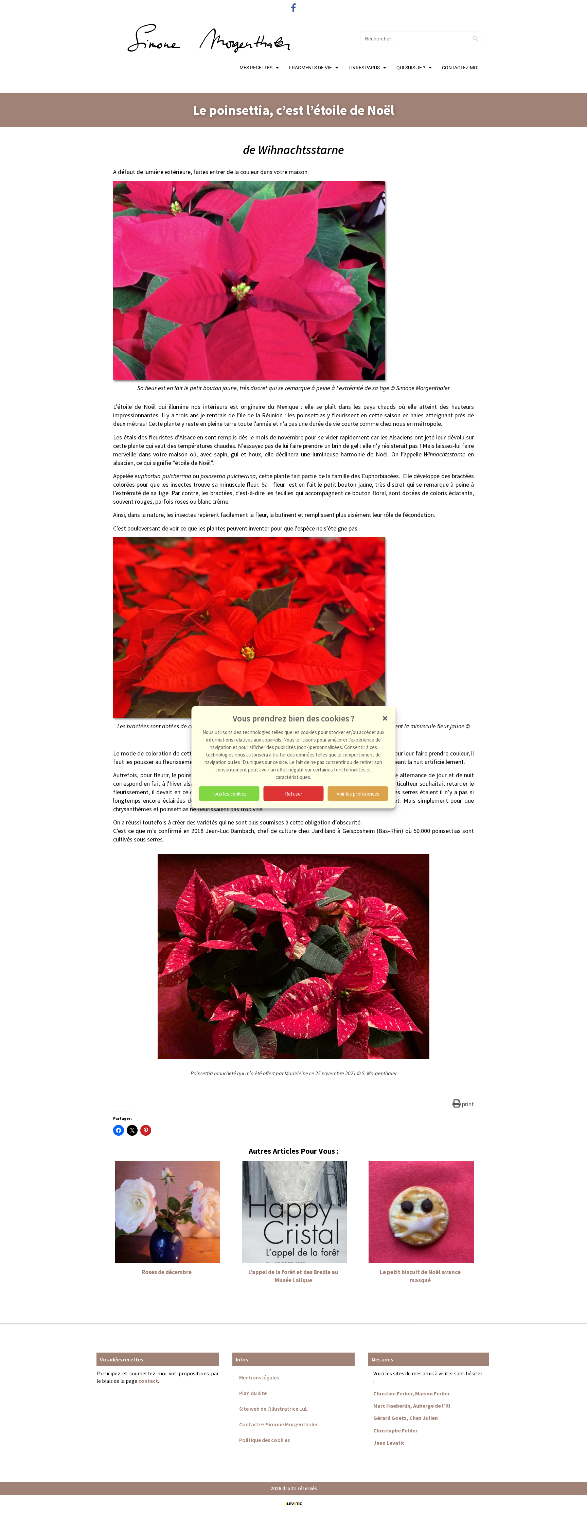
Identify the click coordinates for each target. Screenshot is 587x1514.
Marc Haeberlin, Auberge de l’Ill (411, 1405)
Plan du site (253, 1393)
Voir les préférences (358, 793)
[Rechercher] (475, 38)
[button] (385, 718)
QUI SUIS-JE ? (410, 67)
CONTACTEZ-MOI (460, 67)
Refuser (293, 793)
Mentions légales (259, 1377)
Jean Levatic (389, 1442)
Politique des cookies (264, 1440)
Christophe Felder (395, 1430)
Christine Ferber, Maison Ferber (411, 1393)
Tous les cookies (229, 793)
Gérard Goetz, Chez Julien (405, 1417)
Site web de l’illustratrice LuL (273, 1408)
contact (148, 1380)
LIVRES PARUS (364, 67)
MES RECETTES (255, 67)
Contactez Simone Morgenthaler (278, 1424)
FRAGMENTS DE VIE (310, 67)
